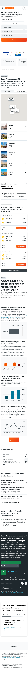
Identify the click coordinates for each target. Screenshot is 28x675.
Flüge (12, 645)
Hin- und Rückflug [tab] (6, 203)
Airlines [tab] (14, 303)
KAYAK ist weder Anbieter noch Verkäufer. (13, 662)
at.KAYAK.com (6, 645)
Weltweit (16, 645)
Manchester (12, 143)
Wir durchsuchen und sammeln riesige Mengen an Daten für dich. (12, 664)
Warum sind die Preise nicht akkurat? (12, 667)
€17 (2, 12)
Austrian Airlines (12, 571)
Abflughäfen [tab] (6, 615)
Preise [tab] (5, 303)
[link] (14, 440)
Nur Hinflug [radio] (7, 91)
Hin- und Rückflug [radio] (20, 91)
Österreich (6, 631)
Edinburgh (11, 134)
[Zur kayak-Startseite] (9, 8)
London (11, 125)
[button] (2, 8)
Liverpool (11, 171)
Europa (21, 645)
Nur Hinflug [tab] (16, 203)
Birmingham (12, 152)
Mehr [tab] (23, 303)
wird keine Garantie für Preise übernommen (11, 657)
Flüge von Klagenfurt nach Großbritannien (10, 628)
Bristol (10, 162)
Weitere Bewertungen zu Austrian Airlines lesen (12, 592)
